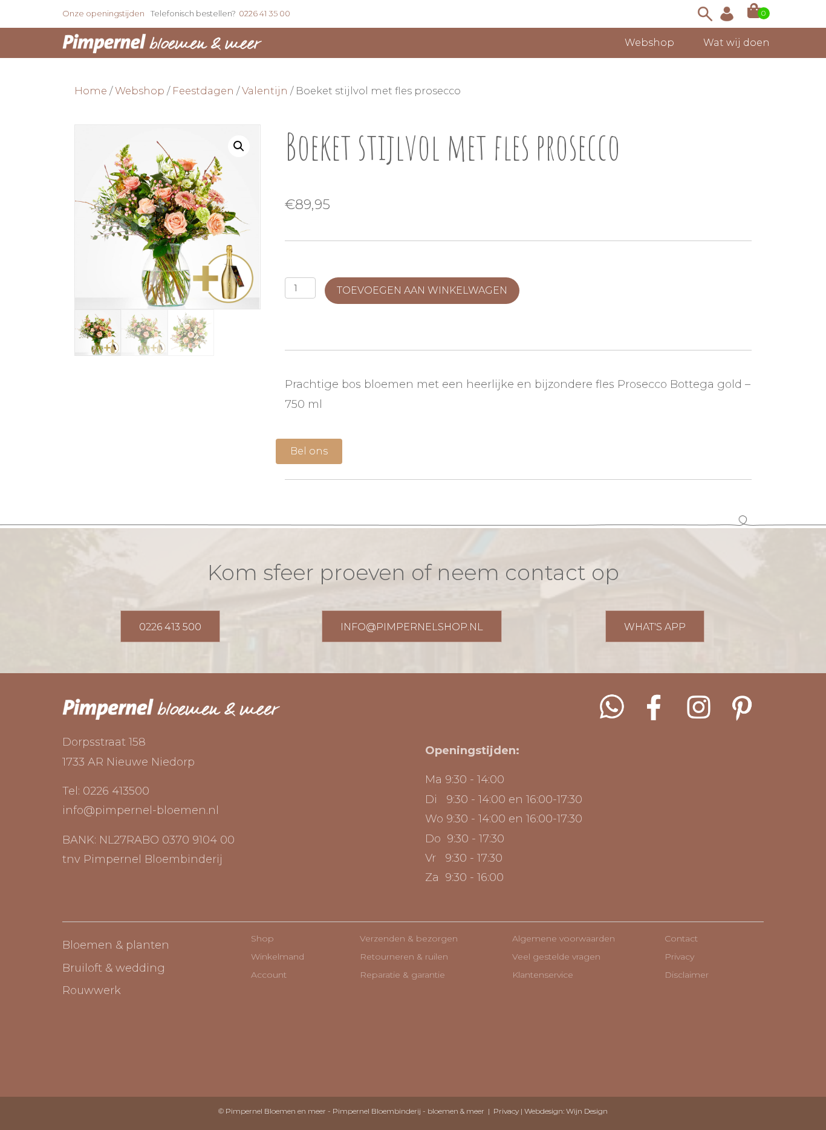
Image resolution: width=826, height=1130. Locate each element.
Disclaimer (687, 974)
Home (90, 91)
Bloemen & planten (115, 945)
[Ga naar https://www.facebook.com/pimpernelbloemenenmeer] (655, 707)
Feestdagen (203, 91)
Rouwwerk (91, 990)
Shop (262, 938)
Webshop (139, 91)
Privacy (679, 956)
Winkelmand (277, 956)
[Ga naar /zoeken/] (705, 14)
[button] (239, 146)
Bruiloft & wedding (113, 968)
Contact (681, 938)
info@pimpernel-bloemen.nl (140, 810)
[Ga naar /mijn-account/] (727, 14)
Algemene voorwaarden (563, 938)
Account (269, 974)
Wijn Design (587, 1110)
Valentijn (265, 91)
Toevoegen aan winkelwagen (422, 290)
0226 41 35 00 (264, 13)
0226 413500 (116, 791)
